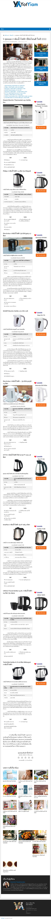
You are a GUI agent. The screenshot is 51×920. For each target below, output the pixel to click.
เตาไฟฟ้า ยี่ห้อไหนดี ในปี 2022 (39, 841)
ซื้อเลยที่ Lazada (42, 127)
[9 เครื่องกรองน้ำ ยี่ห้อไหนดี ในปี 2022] (26, 775)
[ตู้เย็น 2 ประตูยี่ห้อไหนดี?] (26, 805)
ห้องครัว (11, 35)
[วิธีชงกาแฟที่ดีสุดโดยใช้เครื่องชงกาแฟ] (41, 790)
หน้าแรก (7, 35)
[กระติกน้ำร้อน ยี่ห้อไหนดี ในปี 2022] (41, 805)
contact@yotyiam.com (31, 908)
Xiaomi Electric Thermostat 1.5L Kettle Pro (15, 85)
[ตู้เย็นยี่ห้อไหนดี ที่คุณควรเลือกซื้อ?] (26, 790)
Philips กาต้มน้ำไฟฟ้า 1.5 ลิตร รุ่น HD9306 (14, 87)
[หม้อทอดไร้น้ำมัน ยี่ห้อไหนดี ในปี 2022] (26, 835)
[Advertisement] (25, 18)
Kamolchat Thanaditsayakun (10, 41)
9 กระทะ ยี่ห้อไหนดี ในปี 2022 (9, 796)
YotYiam (2, 918)
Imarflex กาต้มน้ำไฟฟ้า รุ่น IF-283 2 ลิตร (14, 94)
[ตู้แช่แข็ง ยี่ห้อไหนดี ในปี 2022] (10, 775)
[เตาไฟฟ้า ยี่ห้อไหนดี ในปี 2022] (39, 835)
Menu (2, 29)
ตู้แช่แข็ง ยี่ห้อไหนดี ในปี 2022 (9, 781)
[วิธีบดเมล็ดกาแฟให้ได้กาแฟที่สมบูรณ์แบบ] (10, 864)
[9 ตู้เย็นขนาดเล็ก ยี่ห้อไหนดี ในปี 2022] (10, 805)
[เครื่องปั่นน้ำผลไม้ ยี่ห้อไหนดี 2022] (10, 820)
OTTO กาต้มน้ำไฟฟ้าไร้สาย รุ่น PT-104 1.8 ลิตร (15, 93)
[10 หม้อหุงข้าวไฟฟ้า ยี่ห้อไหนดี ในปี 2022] (10, 835)
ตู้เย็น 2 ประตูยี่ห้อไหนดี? (24, 811)
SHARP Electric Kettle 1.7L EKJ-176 (13, 90)
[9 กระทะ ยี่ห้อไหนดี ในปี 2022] (10, 790)
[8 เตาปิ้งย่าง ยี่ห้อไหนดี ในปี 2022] (41, 775)
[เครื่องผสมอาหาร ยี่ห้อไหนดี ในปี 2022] (39, 849)
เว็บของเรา (28, 913)
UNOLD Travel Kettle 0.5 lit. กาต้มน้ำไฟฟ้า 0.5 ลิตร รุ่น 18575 (18, 96)
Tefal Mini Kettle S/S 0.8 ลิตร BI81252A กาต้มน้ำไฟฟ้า (17, 97)
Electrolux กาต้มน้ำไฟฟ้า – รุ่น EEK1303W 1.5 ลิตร (16, 91)
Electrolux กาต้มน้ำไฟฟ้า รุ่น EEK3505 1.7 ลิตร (15, 88)
